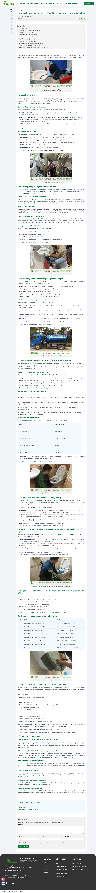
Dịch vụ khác (50, 3)
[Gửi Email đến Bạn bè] (12, 22)
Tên (19, 836)
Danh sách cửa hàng (71, 3)
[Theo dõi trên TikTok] (10, 883)
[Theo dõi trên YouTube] (13, 883)
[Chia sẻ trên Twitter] (12, 18)
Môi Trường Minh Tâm (21, 10)
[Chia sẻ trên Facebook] (12, 15)
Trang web (66, 836)
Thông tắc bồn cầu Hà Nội (34, 10)
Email (42, 836)
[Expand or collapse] (84, 26)
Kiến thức (59, 3)
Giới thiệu (30, 3)
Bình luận (21, 824)
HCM (42, 3)
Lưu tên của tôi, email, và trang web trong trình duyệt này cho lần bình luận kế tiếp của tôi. (42, 842)
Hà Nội (36, 3)
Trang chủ (22, 3)
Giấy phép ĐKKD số (15, 877)
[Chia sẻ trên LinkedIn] (12, 25)
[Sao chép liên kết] (12, 32)
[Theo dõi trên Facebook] (7, 883)
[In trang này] (12, 29)
